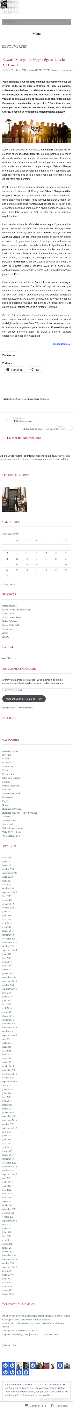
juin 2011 (6, 1232)
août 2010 (6, 1270)
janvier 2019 (8, 903)
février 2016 (8, 1015)
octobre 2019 (8, 888)
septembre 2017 (9, 950)
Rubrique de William (11, 808)
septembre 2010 (9, 1267)
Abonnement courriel (19, 668)
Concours (6, 762)
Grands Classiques (11, 785)
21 (46, 564)
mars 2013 (7, 1151)
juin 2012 (6, 1185)
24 (7, 570)
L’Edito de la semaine (23, 419)
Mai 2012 (6, 1189)
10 (7, 558)
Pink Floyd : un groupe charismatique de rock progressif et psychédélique (36, 1315)
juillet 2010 (7, 1274)
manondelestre (40, 69)
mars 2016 (7, 1011)
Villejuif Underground (12, 828)
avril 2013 (7, 1147)
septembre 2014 (9, 1081)
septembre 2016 (9, 988)
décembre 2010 (9, 1255)
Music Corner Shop (11, 617)
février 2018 (8, 930)
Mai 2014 (6, 1096)
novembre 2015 (9, 1027)
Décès (5, 770)
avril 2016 (7, 1008)
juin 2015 (6, 1046)
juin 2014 (6, 1093)
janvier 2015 (8, 1066)
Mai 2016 (6, 1004)
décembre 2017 (9, 938)
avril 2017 (7, 961)
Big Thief (6, 754)
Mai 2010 (6, 1282)
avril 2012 (7, 1193)
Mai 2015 (6, 1050)
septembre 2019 (9, 892)
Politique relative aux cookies (35, 1395)
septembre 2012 (9, 1174)
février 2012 (8, 1201)
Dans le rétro (8, 766)
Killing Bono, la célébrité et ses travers (20, 1330)
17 (7, 564)
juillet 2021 (7, 861)
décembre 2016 (9, 977)
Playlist (5, 800)
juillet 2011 (7, 1228)
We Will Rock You (11, 835)
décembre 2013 (9, 1116)
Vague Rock (8, 628)
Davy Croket (8, 613)
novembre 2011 (9, 1212)
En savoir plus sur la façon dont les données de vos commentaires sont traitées (35, 457)
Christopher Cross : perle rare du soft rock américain (26, 1319)
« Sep (5, 584)
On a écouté (7, 797)
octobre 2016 (8, 984)
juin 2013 (6, 1139)
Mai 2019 (6, 896)
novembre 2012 (9, 1166)
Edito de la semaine (11, 777)
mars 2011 (7, 1243)
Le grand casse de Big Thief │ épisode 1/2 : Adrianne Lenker (30, 1334)
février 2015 (8, 1062)
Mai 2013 (6, 1143)
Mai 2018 (6, 919)
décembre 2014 (9, 1069)
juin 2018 (6, 915)
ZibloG (5, 636)
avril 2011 (7, 1239)
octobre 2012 (8, 1170)
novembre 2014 (9, 1073)
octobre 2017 (8, 946)
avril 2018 (7, 923)
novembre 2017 (9, 942)
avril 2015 (7, 1054)
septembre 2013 (9, 1127)
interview (6, 789)
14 (46, 558)
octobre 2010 (8, 1263)
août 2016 (6, 992)
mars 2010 (7, 1290)
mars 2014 (7, 1104)
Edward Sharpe (15, 398)
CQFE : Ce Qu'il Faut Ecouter (16, 609)
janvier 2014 (8, 1112)
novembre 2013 (9, 1120)
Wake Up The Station (12, 832)
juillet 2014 (7, 1089)
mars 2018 (7, 926)
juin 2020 (6, 880)
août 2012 (6, 1178)
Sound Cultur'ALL (11, 624)
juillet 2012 (7, 1181)
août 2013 (6, 1131)
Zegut (5, 632)
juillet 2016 (7, 996)
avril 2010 (7, 1286)
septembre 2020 (9, 872)
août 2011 (6, 1224)
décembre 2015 (9, 1023)
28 (46, 570)
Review (5, 804)
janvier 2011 (8, 1251)
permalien (44, 398)
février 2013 (8, 1154)
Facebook (9, 718)
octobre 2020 (8, 868)
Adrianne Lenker (10, 750)
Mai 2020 (6, 884)
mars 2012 (7, 1197)
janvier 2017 (8, 973)
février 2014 (8, 1108)
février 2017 (8, 969)
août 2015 (6, 1039)
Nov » (12, 584)
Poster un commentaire (62, 69)
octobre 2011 (8, 1216)
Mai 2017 (6, 957)
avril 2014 (7, 1100)
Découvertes (14, 46)
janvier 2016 (8, 1019)
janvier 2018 (8, 934)
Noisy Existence (9, 621)
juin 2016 (6, 1000)
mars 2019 (7, 899)
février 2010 (8, 1293)
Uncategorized (9, 820)
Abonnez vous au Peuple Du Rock (24, 698)
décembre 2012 (9, 1162)
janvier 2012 (8, 1205)
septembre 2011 (9, 1220)
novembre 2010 (9, 1259)
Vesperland (7, 824)
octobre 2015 (8, 1031)
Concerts (6, 758)
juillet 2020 (7, 876)
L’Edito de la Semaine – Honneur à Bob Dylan (44, 427)
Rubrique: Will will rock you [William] (20, 812)
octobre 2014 (8, 1077)
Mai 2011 (6, 1235)
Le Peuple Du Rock (11, 793)
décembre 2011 (9, 1209)
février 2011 (8, 1247)
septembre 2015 (9, 1035)
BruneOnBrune (9, 605)
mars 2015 (7, 1058)
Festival (6, 781)
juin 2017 (6, 953)
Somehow (7, 816)
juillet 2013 (7, 1135)
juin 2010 (6, 1278)
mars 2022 (7, 857)
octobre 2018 (8, 907)
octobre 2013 (8, 1123)
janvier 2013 (8, 1158)
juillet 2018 (7, 911)
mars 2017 (7, 965)
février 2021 (8, 865)
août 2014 (6, 1085)
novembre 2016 (9, 981)
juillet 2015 (7, 1042)
